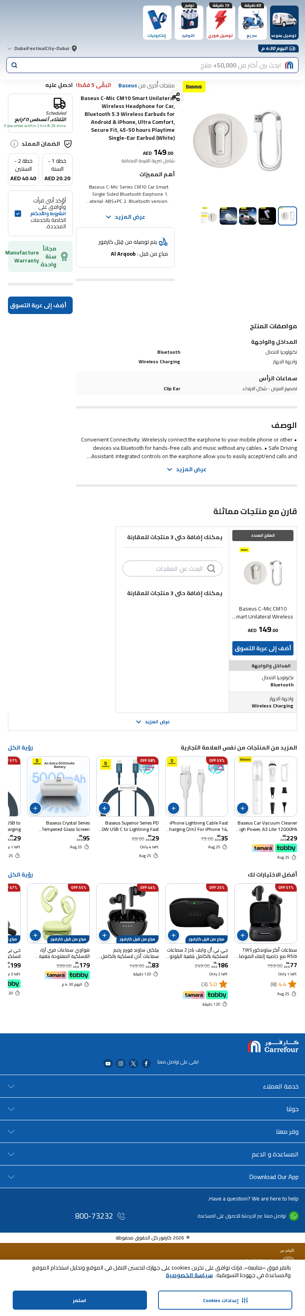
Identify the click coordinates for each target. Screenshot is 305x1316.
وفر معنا (287, 1131)
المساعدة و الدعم (275, 1154)
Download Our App (274, 1177)
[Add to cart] (242, 808)
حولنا (292, 1109)
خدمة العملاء (281, 1086)
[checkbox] (18, 213)
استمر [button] (79, 1300)
